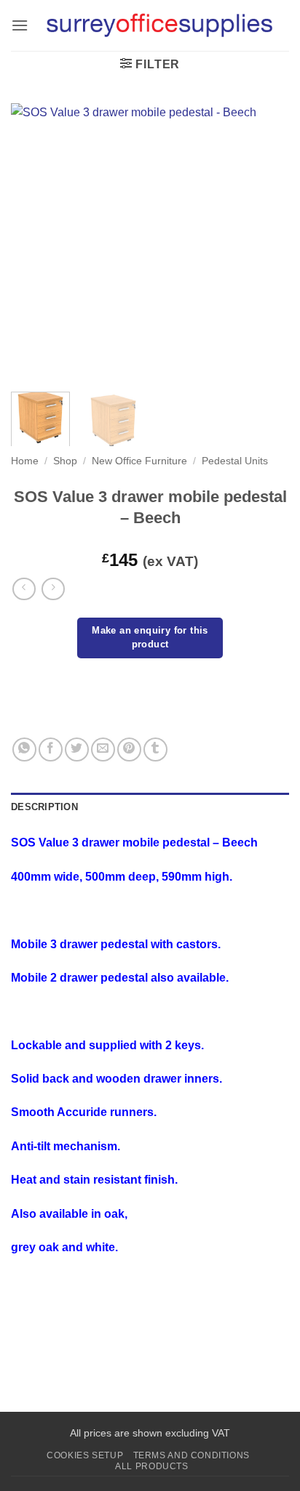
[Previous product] (53, 589)
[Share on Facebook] (51, 749)
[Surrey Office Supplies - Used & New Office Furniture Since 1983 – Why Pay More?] (158, 25)
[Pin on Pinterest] (129, 749)
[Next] (265, 241)
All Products (151, 1466)
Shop (65, 461)
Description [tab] (44, 806)
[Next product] (23, 589)
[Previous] (35, 241)
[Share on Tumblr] (155, 749)
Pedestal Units (235, 461)
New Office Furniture (139, 461)
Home (25, 461)
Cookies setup (85, 1455)
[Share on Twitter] (77, 749)
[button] (19, 25)
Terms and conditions (191, 1455)
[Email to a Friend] (103, 749)
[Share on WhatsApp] (24, 749)
